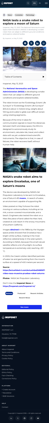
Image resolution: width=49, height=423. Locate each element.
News (10, 15)
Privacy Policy (7, 355)
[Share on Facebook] (25, 43)
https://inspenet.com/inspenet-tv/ (19, 286)
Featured (21, 293)
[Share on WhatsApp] (43, 43)
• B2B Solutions (8, 396)
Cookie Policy (7, 358)
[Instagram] (31, 418)
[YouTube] (37, 418)
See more (24, 307)
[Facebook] (24, 418)
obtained (14, 230)
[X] (17, 418)
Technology (30, 15)
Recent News (24, 298)
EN (34, 3)
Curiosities (19, 15)
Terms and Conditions (10, 352)
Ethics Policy (7, 372)
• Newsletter (7, 393)
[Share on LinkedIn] (37, 43)
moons (22, 198)
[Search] (28, 3)
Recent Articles (36, 293)
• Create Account (8, 389)
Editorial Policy (8, 369)
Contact (5, 407)
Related (9, 293)
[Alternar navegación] (46, 3)
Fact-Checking (7, 375)
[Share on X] (31, 43)
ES (40, 3)
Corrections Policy (9, 378)
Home (4, 14)
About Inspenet (8, 349)
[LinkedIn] (11, 418)
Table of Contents (13, 77)
